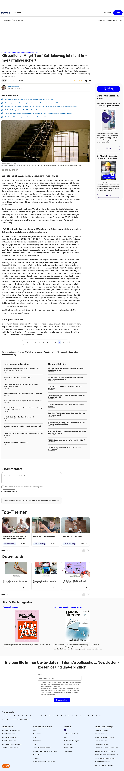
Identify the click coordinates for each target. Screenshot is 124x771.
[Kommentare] (90, 80)
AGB (66, 683)
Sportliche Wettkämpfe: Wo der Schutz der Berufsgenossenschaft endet (67, 414)
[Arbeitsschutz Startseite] (6, 12)
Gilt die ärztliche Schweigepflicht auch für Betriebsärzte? (19, 418)
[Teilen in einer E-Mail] (3, 170)
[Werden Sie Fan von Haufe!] (65, 730)
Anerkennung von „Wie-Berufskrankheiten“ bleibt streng (66, 405)
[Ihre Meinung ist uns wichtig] (6, 766)
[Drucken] (86, 80)
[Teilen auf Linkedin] (17, 170)
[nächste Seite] (67, 342)
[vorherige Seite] (24, 342)
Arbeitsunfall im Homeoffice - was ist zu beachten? (22, 426)
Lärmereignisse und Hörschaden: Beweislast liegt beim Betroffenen (65, 369)
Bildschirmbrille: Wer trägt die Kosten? (18, 377)
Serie (4, 80)
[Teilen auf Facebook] (10, 170)
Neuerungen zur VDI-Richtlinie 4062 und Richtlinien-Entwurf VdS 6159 (67, 396)
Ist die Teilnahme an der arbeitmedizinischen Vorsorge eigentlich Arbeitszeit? (23, 409)
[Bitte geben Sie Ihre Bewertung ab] (81, 81)
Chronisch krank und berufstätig (15, 442)
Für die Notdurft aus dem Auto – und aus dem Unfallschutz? (64, 448)
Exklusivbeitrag (9, 544)
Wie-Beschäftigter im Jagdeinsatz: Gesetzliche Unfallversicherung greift (67, 432)
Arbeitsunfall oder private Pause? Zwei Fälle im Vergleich (65, 387)
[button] (118, 12)
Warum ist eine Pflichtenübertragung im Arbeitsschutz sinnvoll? (23, 434)
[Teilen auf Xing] (13, 170)
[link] (6, 20)
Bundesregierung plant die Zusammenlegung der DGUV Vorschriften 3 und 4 (21, 369)
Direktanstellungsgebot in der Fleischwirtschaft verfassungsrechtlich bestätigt (66, 423)
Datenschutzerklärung (71, 685)
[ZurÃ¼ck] (83, 550)
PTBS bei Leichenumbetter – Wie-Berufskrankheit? (66, 440)
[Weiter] (88, 550)
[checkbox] (2, 487)
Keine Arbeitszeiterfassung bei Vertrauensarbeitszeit (23, 401)
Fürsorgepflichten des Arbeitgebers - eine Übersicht (23, 393)
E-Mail (40, 674)
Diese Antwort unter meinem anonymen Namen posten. (24, 487)
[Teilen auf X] (6, 170)
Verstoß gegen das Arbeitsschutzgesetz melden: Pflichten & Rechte (21, 385)
